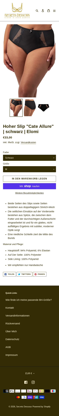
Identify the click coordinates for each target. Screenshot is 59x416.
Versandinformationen (17, 315)
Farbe (6, 152)
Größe (6, 164)
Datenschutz (12, 339)
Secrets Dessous (24, 406)
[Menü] (54, 10)
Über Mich (11, 331)
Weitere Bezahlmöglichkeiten (29, 193)
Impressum (11, 355)
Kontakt (9, 307)
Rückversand (12, 323)
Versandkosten (28, 142)
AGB (8, 347)
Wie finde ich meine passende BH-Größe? (28, 300)
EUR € (28, 373)
